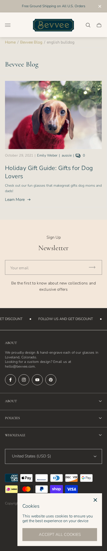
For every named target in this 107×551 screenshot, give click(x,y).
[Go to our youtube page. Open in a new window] (37, 379)
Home (10, 42)
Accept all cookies (60, 534)
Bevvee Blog (31, 42)
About (11, 401)
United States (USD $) (31, 456)
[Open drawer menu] (7, 25)
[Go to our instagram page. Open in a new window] (23, 379)
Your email (19, 268)
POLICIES (12, 418)
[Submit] (94, 267)
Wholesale (15, 435)
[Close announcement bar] (99, 6)
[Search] (88, 25)
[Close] (95, 500)
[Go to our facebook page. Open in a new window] (10, 379)
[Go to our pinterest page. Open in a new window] (50, 379)
